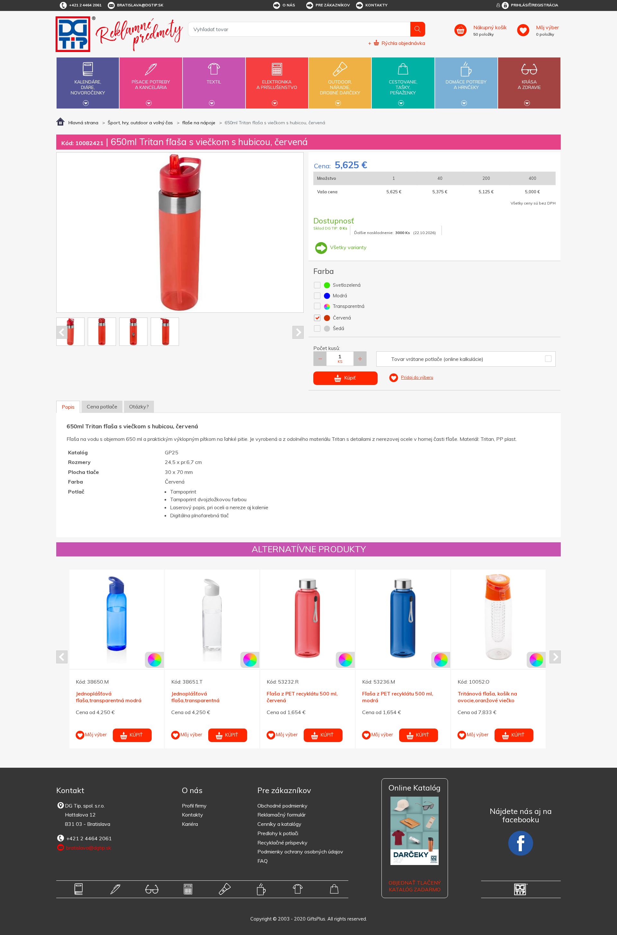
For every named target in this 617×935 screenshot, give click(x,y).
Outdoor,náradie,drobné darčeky (340, 87)
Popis (68, 407)
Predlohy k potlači (277, 833)
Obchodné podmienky (282, 805)
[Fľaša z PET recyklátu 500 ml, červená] (148, 617)
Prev (61, 332)
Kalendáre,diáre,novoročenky (88, 87)
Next (298, 332)
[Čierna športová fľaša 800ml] (435, 617)
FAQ (262, 861)
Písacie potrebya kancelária (151, 84)
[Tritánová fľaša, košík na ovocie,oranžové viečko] (339, 617)
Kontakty (376, 5)
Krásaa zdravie (529, 84)
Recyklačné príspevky (282, 842)
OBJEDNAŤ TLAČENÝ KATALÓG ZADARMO (415, 886)
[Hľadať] (417, 29)
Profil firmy (194, 805)
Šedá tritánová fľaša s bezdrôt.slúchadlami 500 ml (523, 696)
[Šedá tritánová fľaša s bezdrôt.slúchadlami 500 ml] (530, 617)
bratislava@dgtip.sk (140, 5)
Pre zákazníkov (333, 5)
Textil (214, 82)
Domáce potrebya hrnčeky (466, 84)
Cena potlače (102, 406)
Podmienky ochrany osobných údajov (300, 851)
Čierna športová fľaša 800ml (429, 693)
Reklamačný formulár (281, 814)
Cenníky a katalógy (279, 824)
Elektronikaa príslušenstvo (276, 84)
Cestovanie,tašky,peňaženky (403, 87)
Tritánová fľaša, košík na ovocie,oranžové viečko (328, 696)
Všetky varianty (348, 247)
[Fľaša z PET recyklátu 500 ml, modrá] (244, 617)
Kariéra (190, 824)
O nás (288, 5)
